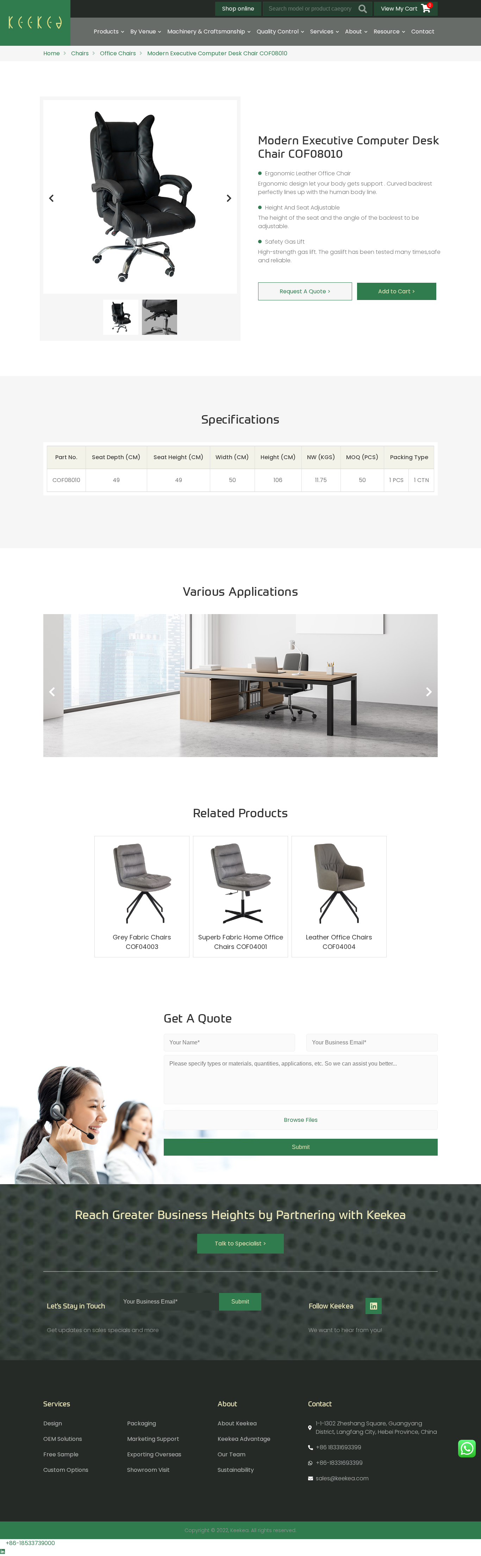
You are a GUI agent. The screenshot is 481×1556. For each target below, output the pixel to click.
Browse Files (301, 1120)
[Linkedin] (374, 1306)
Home (51, 53)
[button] (240, 1244)
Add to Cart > (396, 291)
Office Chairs (118, 53)
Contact (423, 31)
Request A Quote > (305, 291)
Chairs (80, 53)
